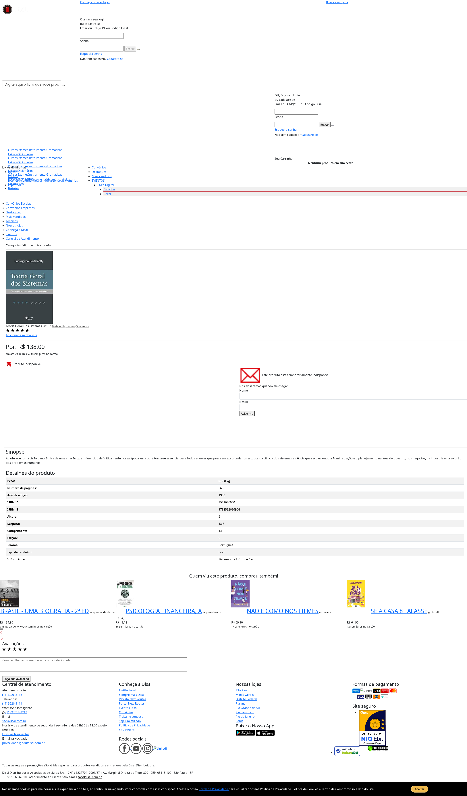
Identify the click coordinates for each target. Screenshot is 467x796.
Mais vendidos (102, 176)
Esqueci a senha (91, 54)
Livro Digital (106, 185)
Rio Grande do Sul (248, 708)
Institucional (127, 690)
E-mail (243, 402)
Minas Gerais (245, 695)
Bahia (239, 721)
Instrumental (37, 174)
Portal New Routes (132, 703)
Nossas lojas (14, 225)
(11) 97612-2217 (16, 712)
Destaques (99, 172)
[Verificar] (377, 749)
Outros (13, 188)
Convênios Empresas (20, 208)
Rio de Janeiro (245, 717)
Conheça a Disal (17, 230)
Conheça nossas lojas (95, 2)
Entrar (130, 49)
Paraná (241, 703)
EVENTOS (98, 181)
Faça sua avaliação (16, 679)
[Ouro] (372, 728)
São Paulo (242, 690)
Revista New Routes (132, 699)
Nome (243, 390)
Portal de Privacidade (214, 789)
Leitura (13, 179)
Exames (23, 174)
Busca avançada (337, 2)
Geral (107, 194)
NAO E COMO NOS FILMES (283, 611)
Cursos (13, 174)
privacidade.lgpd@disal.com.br (23, 743)
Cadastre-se (115, 59)
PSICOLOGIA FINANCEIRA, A (164, 611)
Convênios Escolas (18, 204)
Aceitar (419, 789)
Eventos (11, 234)
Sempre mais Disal (131, 695)
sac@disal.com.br (14, 721)
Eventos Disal (128, 708)
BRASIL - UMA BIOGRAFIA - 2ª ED (44, 611)
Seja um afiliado (130, 721)
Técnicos (12, 221)
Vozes (85, 326)
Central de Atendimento (22, 239)
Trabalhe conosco (131, 717)
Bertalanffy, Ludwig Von (67, 326)
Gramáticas (54, 174)
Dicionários (16, 184)
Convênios (99, 167)
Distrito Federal (246, 699)
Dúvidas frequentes (15, 734)
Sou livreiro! (127, 730)
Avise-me (247, 414)
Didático (109, 189)
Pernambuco (245, 712)
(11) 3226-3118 (12, 695)
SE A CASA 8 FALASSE (399, 611)
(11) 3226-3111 (12, 703)
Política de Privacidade (134, 725)
